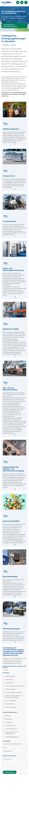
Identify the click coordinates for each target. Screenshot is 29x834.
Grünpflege (8, 722)
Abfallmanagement (10, 676)
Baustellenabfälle (9, 704)
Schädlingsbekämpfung (11, 737)
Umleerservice (9, 679)
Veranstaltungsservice (11, 729)
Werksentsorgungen (10, 707)
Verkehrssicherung (10, 725)
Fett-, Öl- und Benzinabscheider (13, 692)
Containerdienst (9, 683)
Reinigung (8, 716)
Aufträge (17, 2)
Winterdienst (8, 719)
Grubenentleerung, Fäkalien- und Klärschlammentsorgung (14, 696)
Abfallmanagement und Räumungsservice (11, 733)
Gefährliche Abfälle (10, 689)
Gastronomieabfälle (10, 700)
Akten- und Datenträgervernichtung (14, 686)
